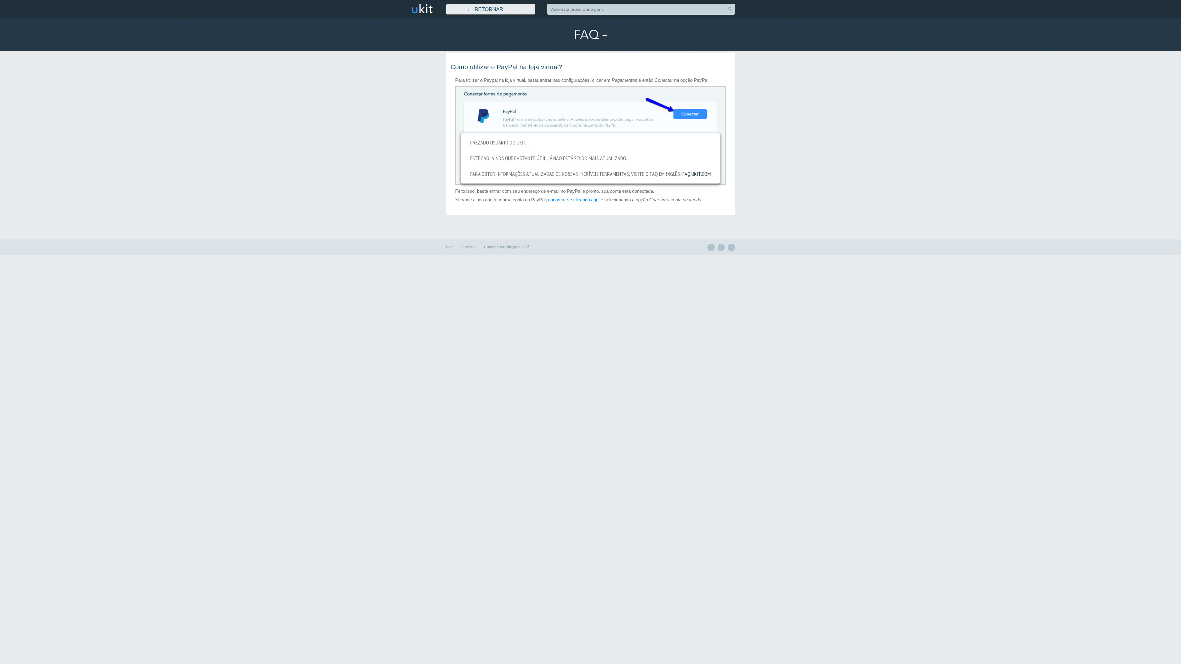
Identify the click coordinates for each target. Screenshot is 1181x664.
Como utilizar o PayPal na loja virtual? (507, 67)
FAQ (586, 35)
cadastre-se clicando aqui (573, 199)
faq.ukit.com (696, 173)
